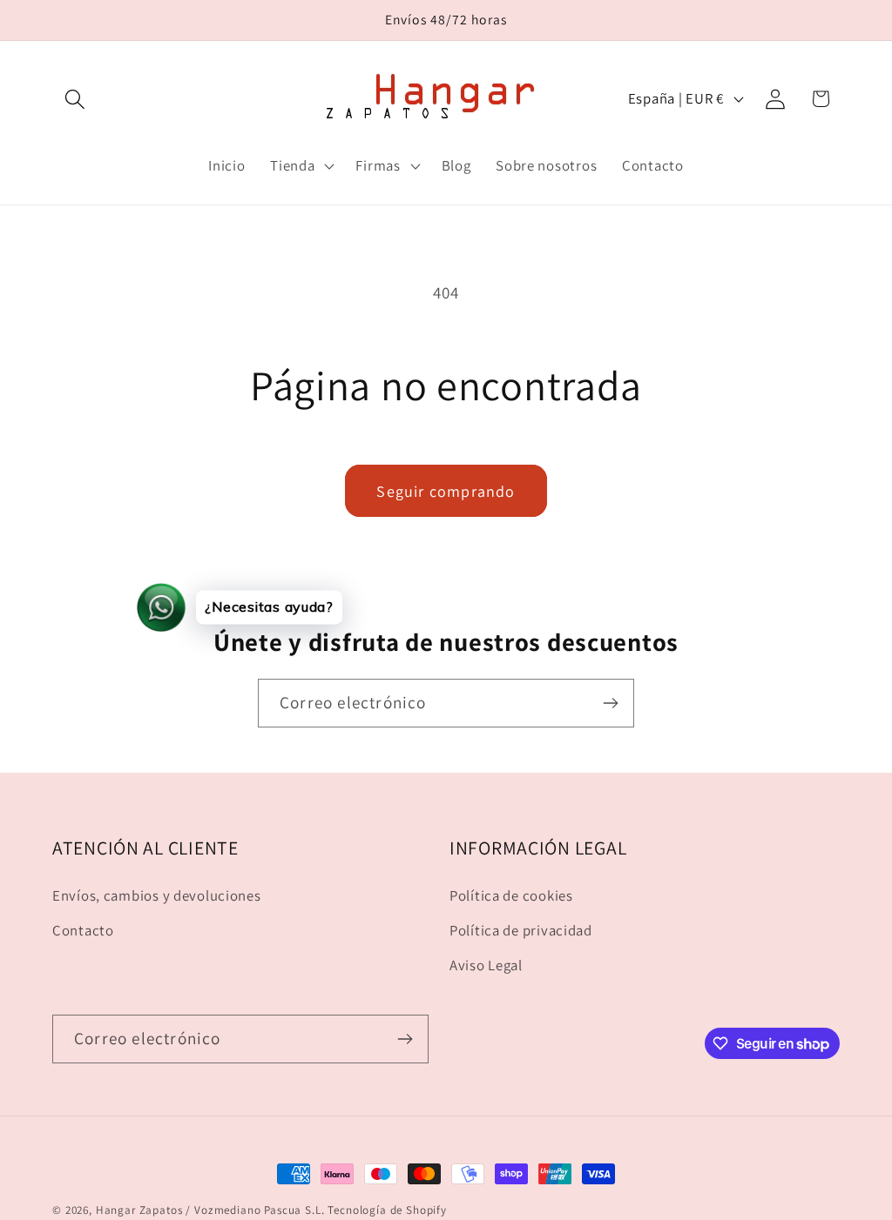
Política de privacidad (520, 930)
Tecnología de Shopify (387, 1210)
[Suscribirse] (610, 703)
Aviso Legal (486, 965)
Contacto (83, 930)
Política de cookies (511, 895)
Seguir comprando (445, 491)
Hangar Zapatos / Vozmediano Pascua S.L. (210, 1210)
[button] (75, 99)
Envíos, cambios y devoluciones (156, 895)
